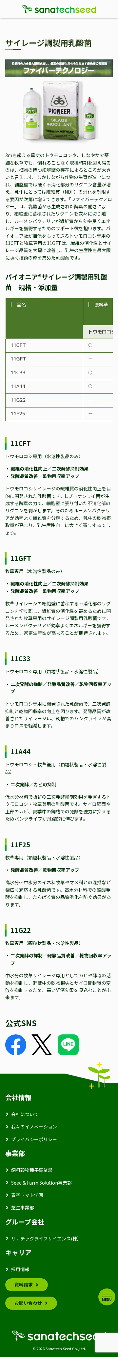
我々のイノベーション (34, 1126)
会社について (25, 1114)
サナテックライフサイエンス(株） (46, 1238)
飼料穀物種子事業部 (31, 1170)
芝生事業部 (22, 1207)
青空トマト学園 (27, 1195)
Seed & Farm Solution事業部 (41, 1182)
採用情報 (20, 1269)
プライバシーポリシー (34, 1139)
